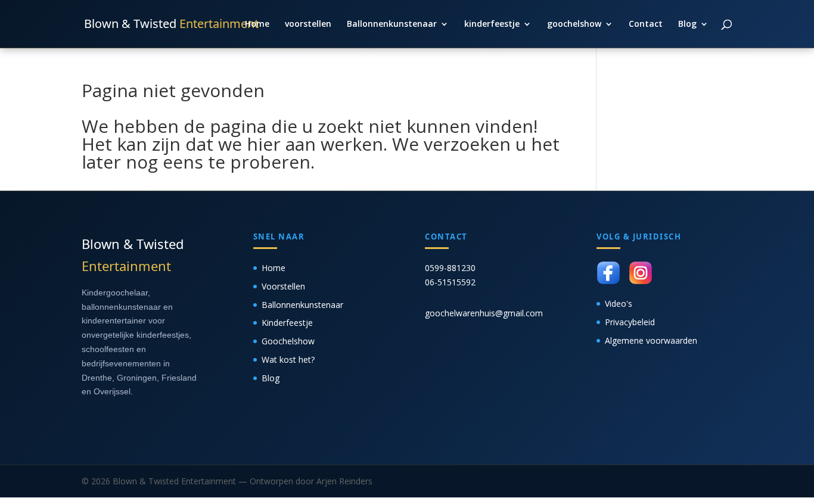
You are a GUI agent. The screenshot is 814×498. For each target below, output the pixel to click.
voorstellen (308, 24)
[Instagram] (641, 273)
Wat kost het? (288, 359)
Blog (687, 24)
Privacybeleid (630, 322)
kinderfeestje (492, 24)
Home (257, 24)
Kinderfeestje (287, 322)
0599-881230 (450, 267)
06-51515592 (450, 282)
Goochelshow (288, 341)
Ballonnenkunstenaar (392, 24)
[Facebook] (608, 273)
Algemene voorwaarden (651, 340)
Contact (646, 24)
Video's (618, 303)
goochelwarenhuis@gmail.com (484, 313)
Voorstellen (283, 286)
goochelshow (574, 24)
